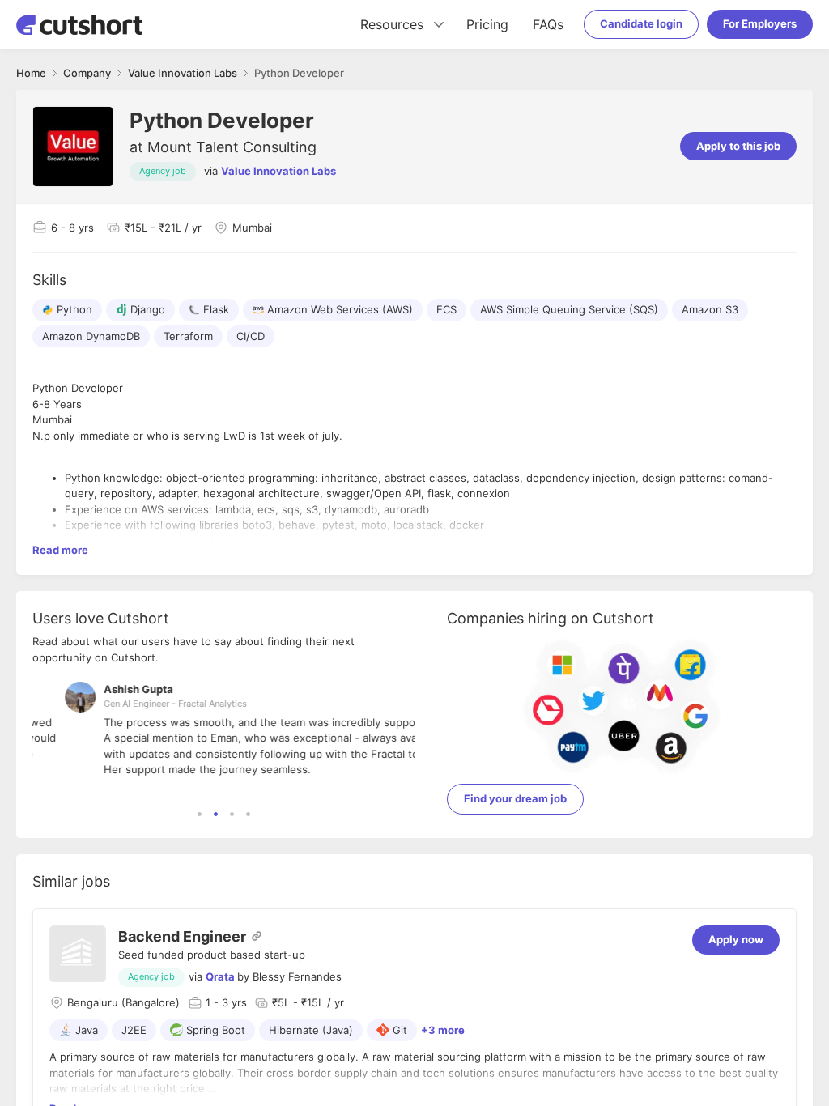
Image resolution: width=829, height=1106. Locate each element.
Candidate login (641, 23)
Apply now (735, 939)
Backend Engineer (182, 936)
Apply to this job (738, 145)
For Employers (760, 23)
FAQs (548, 24)
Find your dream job (515, 798)
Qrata (220, 976)
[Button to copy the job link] (256, 935)
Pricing (487, 24)
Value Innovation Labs (278, 170)
